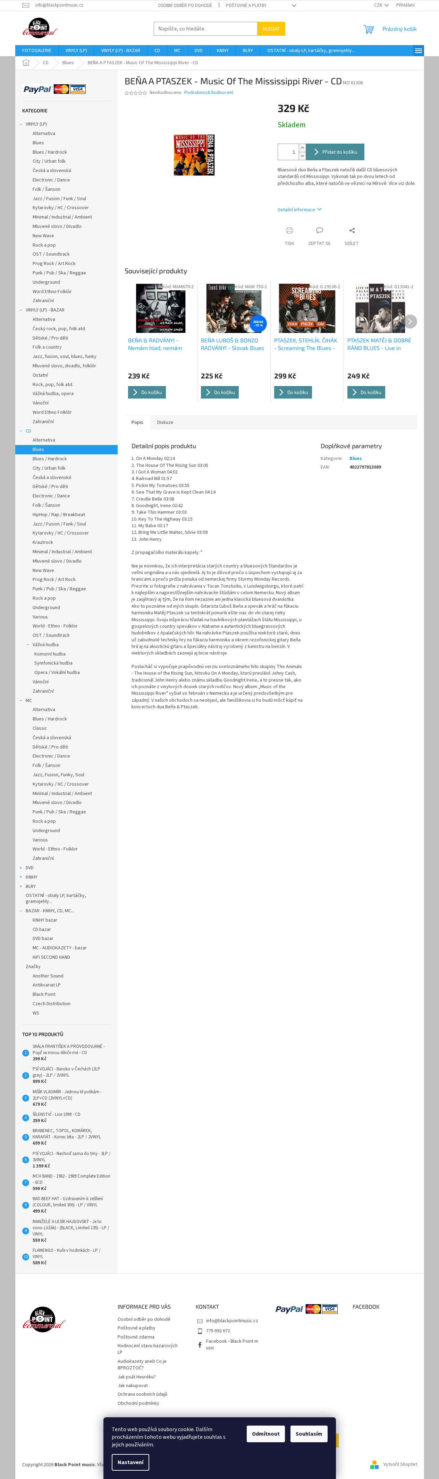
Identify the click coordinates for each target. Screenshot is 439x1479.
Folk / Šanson (46, 189)
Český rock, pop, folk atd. (59, 328)
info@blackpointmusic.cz (232, 1320)
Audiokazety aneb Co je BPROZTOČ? (142, 1364)
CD (28, 431)
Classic (40, 728)
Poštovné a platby (246, 5)
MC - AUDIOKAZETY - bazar (60, 947)
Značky (33, 966)
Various (40, 617)
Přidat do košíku (339, 152)
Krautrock (43, 542)
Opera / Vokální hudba (57, 672)
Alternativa (44, 133)
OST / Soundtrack (51, 254)
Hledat (271, 29)
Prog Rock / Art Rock (54, 263)
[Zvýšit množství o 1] (302, 148)
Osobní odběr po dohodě (185, 5)
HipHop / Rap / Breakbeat (59, 514)
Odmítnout (266, 1434)
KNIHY (31, 877)
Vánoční (41, 403)
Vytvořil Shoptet (400, 1464)
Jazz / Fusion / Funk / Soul (59, 198)
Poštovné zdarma (136, 1337)
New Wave (43, 235)
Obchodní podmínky (138, 1403)
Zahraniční (43, 300)
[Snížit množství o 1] (302, 156)
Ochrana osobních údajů (142, 1394)
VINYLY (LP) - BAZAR (45, 310)
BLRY (31, 886)
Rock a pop (44, 245)
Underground (46, 282)
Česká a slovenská (52, 170)
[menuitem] (36, 50)
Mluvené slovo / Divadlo (57, 226)
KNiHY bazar (45, 920)
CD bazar (42, 929)
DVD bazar (43, 938)
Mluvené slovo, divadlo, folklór (64, 365)
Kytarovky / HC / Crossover (61, 207)
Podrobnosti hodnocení (208, 92)
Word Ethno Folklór (52, 291)
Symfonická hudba (53, 663)
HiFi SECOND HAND (51, 957)
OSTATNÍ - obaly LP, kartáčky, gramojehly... (56, 898)
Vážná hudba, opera (53, 393)
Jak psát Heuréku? (137, 1377)
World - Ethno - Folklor (55, 626)
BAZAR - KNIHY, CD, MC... (50, 910)
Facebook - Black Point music (232, 1344)
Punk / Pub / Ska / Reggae (59, 273)
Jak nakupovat (133, 1385)
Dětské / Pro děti (50, 338)
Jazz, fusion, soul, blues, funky (64, 356)
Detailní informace (296, 209)
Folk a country (47, 347)
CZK (378, 5)
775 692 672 (218, 1330)
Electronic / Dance (51, 180)
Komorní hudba (50, 654)
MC (29, 700)
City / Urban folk (49, 161)
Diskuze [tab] (165, 422)
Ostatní (40, 375)
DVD (30, 867)
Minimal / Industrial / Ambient (62, 217)
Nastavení (130, 1462)
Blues (38, 142)
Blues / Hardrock (50, 152)
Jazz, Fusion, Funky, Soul (58, 774)
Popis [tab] (137, 422)
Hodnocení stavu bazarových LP (148, 1349)
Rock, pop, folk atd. (53, 384)
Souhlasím (309, 1434)
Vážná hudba (46, 644)
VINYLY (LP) (36, 124)
